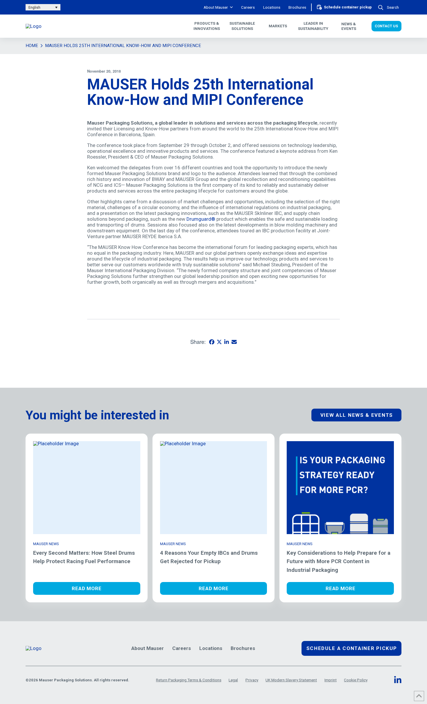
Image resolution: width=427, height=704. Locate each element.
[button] (389, 7)
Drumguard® (200, 219)
